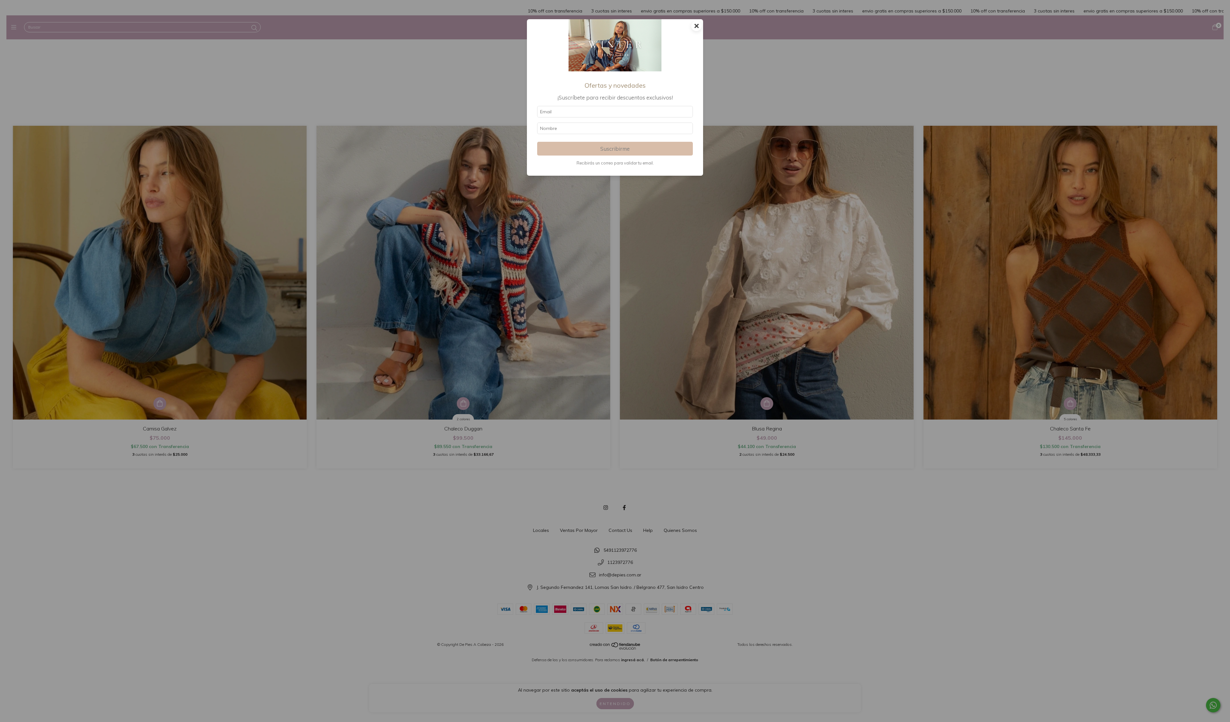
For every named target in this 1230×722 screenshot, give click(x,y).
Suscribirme (615, 148)
